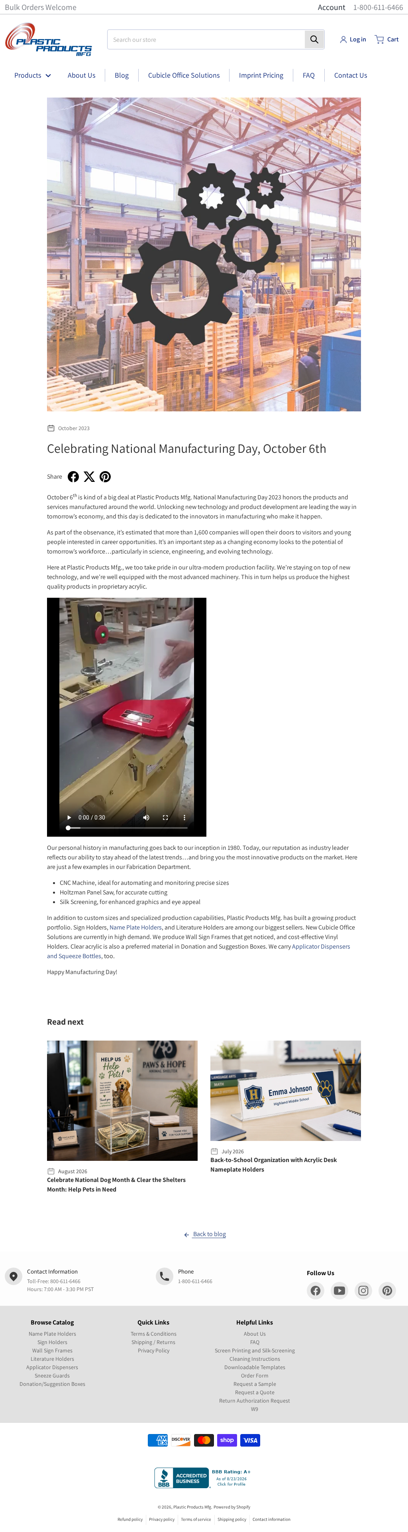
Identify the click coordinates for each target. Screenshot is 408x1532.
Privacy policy (162, 1519)
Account (331, 7)
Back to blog (209, 1234)
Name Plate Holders (136, 927)
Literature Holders (52, 1358)
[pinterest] (387, 1290)
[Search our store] (314, 39)
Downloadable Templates (254, 1367)
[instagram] (363, 1290)
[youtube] (339, 1290)
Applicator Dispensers (52, 1367)
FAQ (254, 1342)
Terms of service (196, 1519)
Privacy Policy (153, 1350)
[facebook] (315, 1290)
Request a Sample (254, 1383)
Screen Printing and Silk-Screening (255, 1350)
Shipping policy (232, 1519)
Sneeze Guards (52, 1375)
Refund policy (130, 1519)
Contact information (271, 1519)
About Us (255, 1333)
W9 (254, 1409)
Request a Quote (255, 1392)
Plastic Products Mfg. (192, 1507)
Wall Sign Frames (52, 1350)
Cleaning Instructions (255, 1358)
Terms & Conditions (154, 1333)
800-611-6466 (65, 1281)
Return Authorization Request (254, 1400)
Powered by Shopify (232, 1507)
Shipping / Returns (153, 1342)
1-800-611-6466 (378, 7)
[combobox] (216, 39)
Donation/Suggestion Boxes (52, 1383)
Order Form (255, 1375)
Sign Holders (52, 1342)
